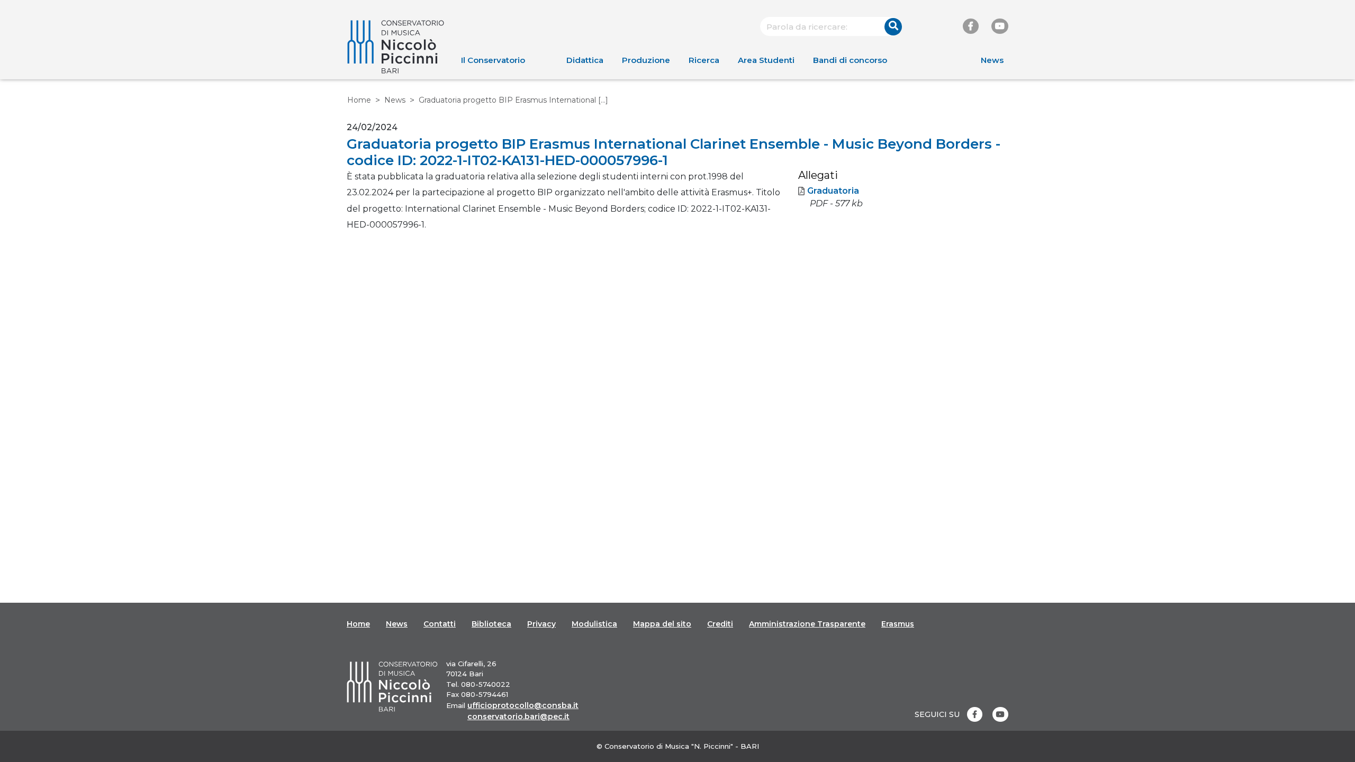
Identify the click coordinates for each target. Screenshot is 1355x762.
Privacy (541, 624)
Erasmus (897, 624)
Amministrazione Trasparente (807, 624)
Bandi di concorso (850, 60)
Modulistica (594, 624)
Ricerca (704, 60)
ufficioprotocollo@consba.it (523, 705)
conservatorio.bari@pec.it (518, 716)
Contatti (439, 624)
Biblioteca (491, 624)
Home (359, 100)
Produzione (646, 60)
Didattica (584, 60)
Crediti (720, 624)
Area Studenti (766, 60)
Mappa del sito (662, 624)
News (992, 60)
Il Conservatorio (493, 60)
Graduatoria (833, 191)
